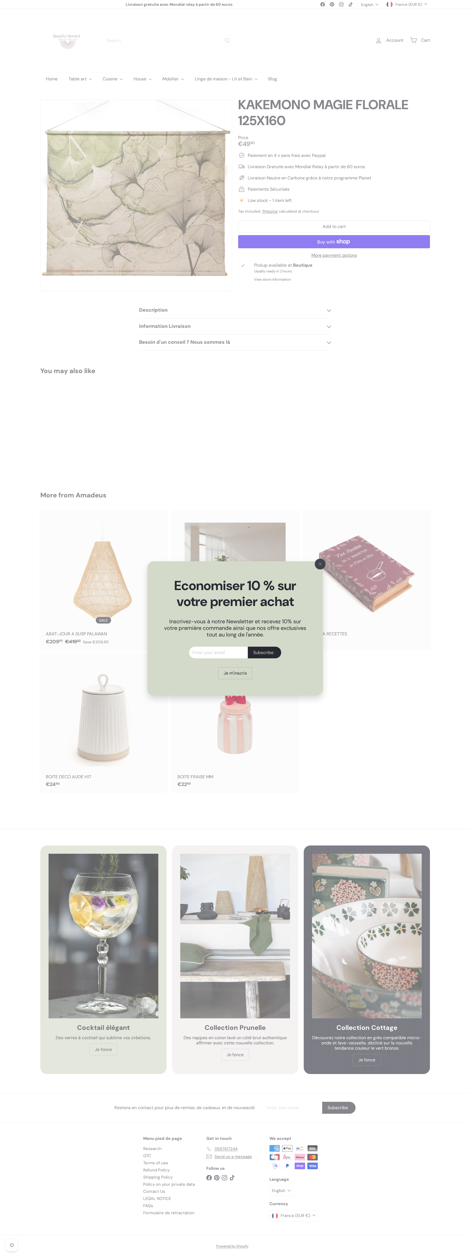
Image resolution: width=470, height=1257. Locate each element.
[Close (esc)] (320, 564)
